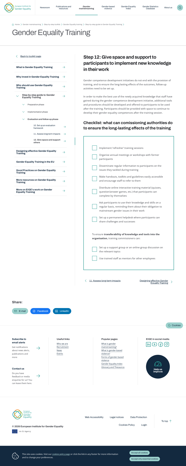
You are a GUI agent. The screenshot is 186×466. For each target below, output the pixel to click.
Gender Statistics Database (150, 7)
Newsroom (45, 7)
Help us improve (158, 370)
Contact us (18, 368)
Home (17, 24)
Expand (17, 96)
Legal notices (117, 417)
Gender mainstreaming (86, 7)
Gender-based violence (108, 7)
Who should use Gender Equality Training (34, 86)
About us (168, 7)
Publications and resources (63, 7)
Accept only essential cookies (144, 459)
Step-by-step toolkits (52, 24)
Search (180, 7)
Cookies (176, 325)
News (59, 350)
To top (164, 421)
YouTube (154, 344)
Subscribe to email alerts (19, 341)
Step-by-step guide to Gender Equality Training (103, 24)
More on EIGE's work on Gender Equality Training (34, 190)
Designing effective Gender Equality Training (36, 152)
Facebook (160, 344)
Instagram (166, 344)
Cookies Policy (127, 425)
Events (60, 353)
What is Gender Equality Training (34, 67)
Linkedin (148, 344)
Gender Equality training (72, 24)
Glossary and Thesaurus (113, 367)
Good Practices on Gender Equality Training (36, 171)
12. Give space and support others (46, 141)
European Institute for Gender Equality (17, 7)
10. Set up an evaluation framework (44, 126)
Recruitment (63, 346)
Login (144, 425)
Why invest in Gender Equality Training (37, 76)
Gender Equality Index (128, 7)
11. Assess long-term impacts (46, 134)
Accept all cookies (139, 453)
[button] (20, 311)
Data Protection (138, 417)
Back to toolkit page (30, 56)
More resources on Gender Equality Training (36, 181)
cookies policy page (61, 454)
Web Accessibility (94, 417)
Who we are (62, 343)
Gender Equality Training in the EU (35, 161)
